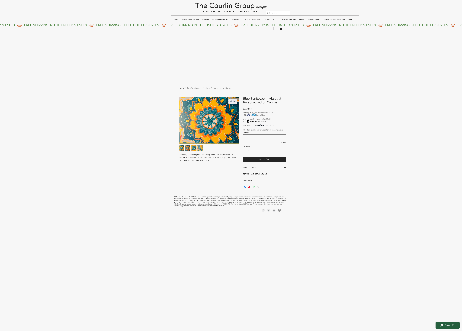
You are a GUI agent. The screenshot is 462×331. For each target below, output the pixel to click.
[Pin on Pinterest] (249, 187)
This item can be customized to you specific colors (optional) (263, 131)
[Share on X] (258, 187)
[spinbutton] (249, 151)
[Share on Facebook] (244, 187)
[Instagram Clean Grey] (274, 210)
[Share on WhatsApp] (253, 187)
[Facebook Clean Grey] (263, 210)
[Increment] (252, 151)
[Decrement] (245, 151)
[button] (281, 28)
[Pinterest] (279, 210)
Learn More (260, 115)
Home (181, 88)
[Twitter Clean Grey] (268, 210)
